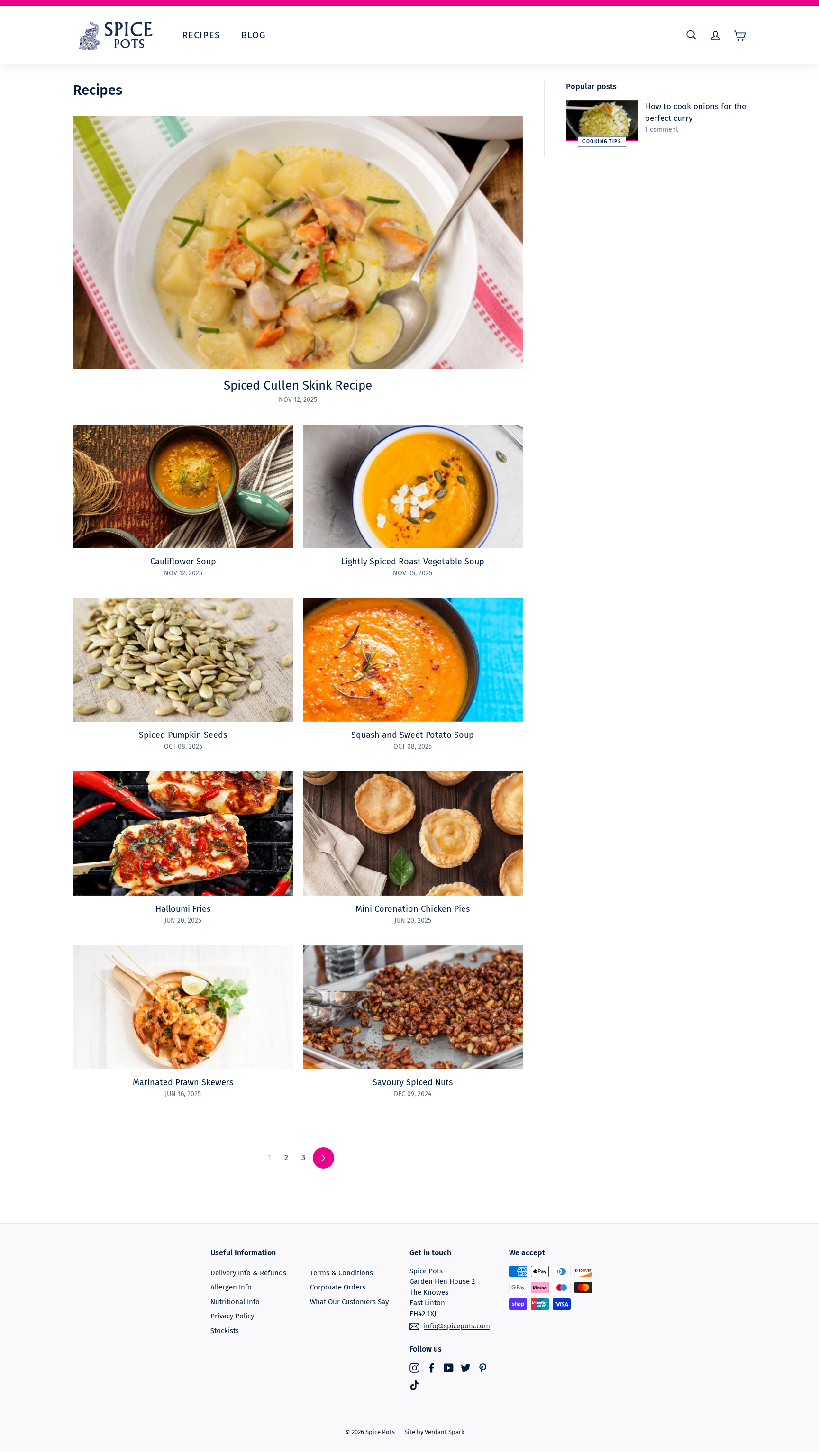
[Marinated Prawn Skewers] (183, 1007)
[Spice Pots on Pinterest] (483, 1367)
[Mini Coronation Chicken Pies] (413, 833)
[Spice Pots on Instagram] (414, 1367)
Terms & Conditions (341, 1273)
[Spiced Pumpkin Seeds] (183, 660)
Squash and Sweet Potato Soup (412, 735)
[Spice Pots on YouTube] (449, 1367)
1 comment (661, 130)
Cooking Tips (601, 142)
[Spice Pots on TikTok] (414, 1385)
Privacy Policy (232, 1316)
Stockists (224, 1330)
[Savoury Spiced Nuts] (413, 1007)
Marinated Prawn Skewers (183, 1082)
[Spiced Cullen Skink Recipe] (298, 242)
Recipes (201, 35)
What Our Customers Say (349, 1302)
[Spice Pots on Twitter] (466, 1367)
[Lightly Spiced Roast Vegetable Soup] (413, 486)
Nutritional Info (235, 1302)
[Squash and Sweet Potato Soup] (413, 660)
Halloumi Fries (182, 909)
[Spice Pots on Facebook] (432, 1367)
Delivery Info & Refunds (248, 1273)
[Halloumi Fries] (183, 833)
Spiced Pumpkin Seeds (183, 735)
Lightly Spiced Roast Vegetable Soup (412, 561)
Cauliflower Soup (183, 561)
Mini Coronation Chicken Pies (412, 909)
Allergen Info (231, 1287)
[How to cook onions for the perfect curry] (602, 120)
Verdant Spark (444, 1431)
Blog (253, 35)
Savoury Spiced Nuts (413, 1082)
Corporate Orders (337, 1287)
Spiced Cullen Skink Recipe (298, 385)
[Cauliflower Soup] (183, 486)
